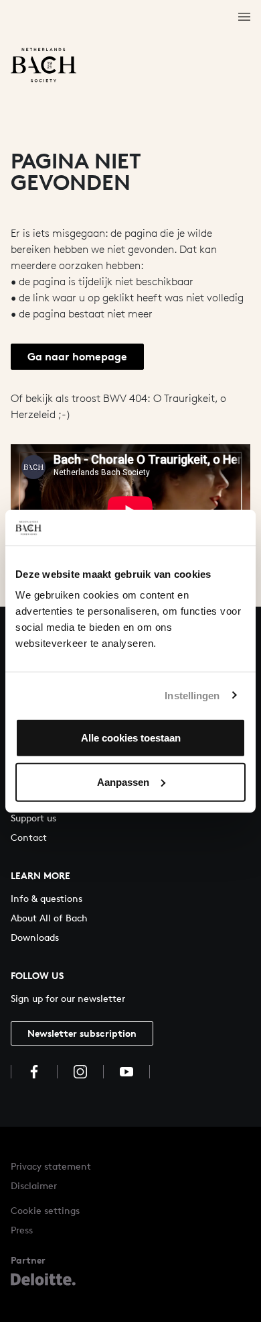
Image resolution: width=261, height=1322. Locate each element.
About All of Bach (49, 917)
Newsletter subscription (82, 1033)
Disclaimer (34, 1185)
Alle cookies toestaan (131, 738)
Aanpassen (123, 781)
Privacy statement (51, 1166)
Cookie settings (45, 1210)
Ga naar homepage (77, 356)
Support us (33, 817)
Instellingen (192, 695)
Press (22, 1229)
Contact (29, 837)
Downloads (35, 937)
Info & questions (46, 898)
